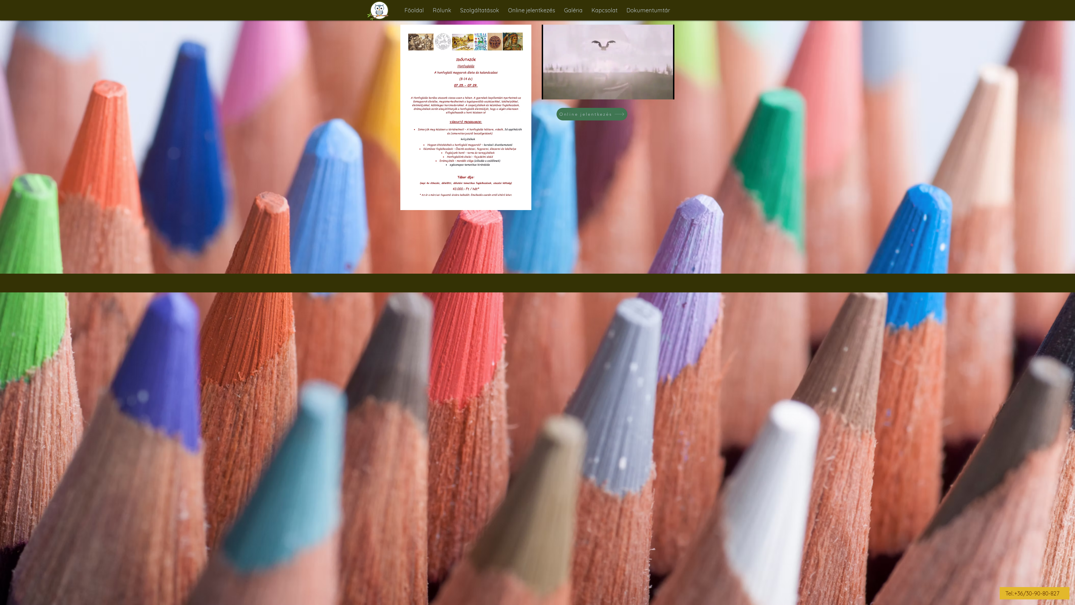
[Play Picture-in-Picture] (657, 92)
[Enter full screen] (666, 92)
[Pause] (549, 92)
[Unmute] (558, 92)
